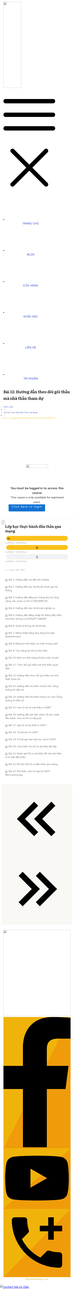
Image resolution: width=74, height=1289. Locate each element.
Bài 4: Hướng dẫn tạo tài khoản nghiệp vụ (32, 608)
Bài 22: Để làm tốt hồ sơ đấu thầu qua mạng (33, 764)
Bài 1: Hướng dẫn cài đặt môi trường (29, 579)
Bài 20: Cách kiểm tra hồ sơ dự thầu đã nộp (33, 746)
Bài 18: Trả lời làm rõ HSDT (23, 732)
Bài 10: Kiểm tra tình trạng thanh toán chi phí (34, 657)
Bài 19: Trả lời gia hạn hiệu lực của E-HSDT (32, 739)
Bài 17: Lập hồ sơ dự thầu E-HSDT (27, 725)
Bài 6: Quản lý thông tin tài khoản (27, 625)
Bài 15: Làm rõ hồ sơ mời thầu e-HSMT (30, 707)
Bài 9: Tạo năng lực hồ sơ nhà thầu (28, 650)
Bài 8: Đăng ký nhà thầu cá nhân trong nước (33, 643)
